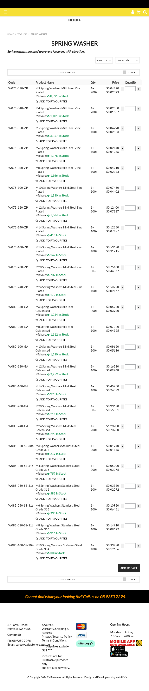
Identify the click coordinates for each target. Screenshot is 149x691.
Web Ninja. (121, 677)
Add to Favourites (53, 101)
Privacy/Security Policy (57, 636)
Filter (73, 20)
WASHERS (22, 34)
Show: (100, 60)
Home (10, 34)
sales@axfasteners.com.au (33, 644)
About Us (48, 625)
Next (134, 72)
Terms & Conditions (54, 640)
